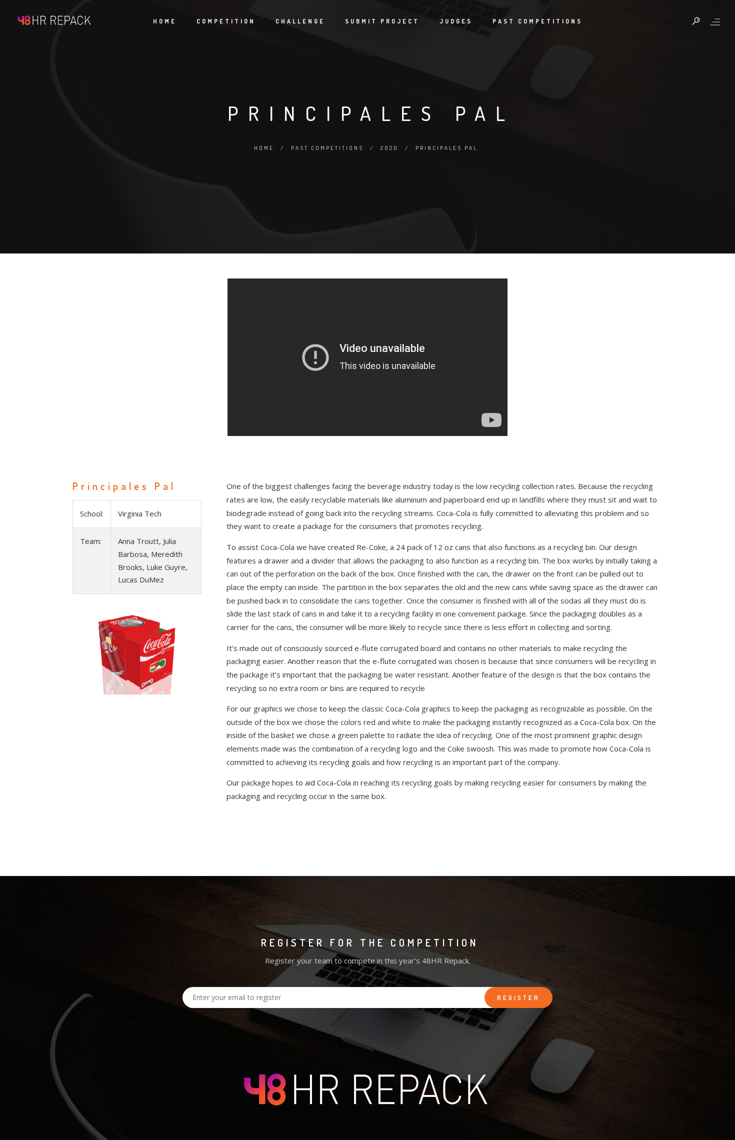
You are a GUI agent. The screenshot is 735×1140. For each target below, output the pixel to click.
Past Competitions (537, 21)
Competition (226, 21)
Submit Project (382, 21)
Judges (456, 21)
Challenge (300, 21)
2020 (389, 148)
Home (164, 21)
